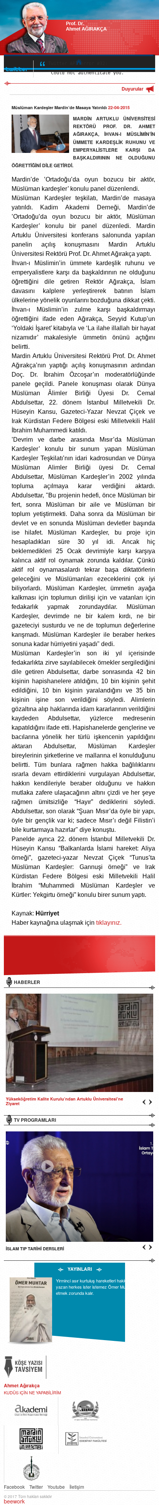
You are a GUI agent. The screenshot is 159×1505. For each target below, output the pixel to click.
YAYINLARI (80, 1268)
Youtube (56, 1486)
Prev (138, 928)
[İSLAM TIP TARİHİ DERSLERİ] (77, 1186)
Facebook (14, 1486)
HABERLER (27, 982)
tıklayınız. (109, 922)
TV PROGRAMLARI (35, 1119)
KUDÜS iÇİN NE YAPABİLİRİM (32, 1392)
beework (14, 1501)
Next (138, 920)
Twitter (36, 1486)
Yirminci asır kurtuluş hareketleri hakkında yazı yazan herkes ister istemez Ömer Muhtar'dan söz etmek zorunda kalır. (102, 1286)
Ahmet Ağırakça (22, 1385)
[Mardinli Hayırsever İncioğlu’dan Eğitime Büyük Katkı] (77, 1043)
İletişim (76, 1486)
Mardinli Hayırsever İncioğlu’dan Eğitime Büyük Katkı (59, 1099)
